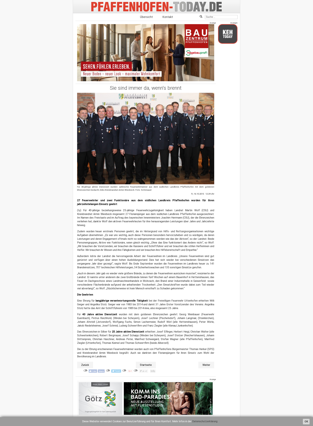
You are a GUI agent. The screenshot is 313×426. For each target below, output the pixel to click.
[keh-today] (228, 34)
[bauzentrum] (145, 53)
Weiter (206, 364)
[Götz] (145, 398)
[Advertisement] (228, 95)
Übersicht (146, 17)
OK (306, 421)
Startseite (146, 364)
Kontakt (168, 17)
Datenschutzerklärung (204, 421)
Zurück (85, 364)
